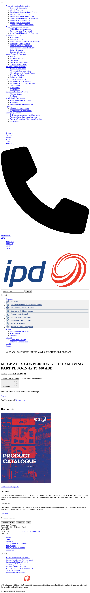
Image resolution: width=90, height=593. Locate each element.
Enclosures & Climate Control (17, 92)
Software (13, 336)
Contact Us (5, 513)
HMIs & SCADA (17, 39)
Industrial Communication (20, 342)
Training (9, 338)
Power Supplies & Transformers (22, 16)
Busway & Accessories (18, 8)
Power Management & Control (17, 27)
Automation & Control (14, 35)
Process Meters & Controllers (21, 46)
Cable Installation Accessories (21, 100)
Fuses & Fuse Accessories (20, 14)
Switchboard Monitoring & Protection (24, 18)
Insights (8, 344)
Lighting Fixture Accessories (21, 111)
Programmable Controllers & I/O (22, 48)
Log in (3, 396)
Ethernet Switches (17, 75)
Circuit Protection (16, 10)
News (8, 248)
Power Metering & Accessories (21, 31)
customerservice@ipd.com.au (31, 531)
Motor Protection (16, 58)
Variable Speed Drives (18, 65)
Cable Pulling (15, 102)
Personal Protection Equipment (21, 104)
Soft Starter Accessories (19, 62)
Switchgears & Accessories (20, 23)
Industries (14, 301)
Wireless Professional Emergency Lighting (26, 119)
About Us (9, 244)
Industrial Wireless (17, 77)
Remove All (20, 523)
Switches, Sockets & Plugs (20, 21)
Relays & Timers (16, 50)
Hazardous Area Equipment (16, 79)
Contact (8, 346)
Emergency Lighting (13, 113)
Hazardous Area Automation (20, 81)
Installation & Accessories (15, 98)
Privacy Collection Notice (15, 548)
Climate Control (16, 94)
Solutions (9, 299)
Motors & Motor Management (22, 327)
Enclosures (14, 96)
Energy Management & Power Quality (20, 560)
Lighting (9, 107)
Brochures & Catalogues (19, 331)
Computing (14, 37)
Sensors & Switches (17, 52)
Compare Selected (8, 523)
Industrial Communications (16, 67)
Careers (8, 246)
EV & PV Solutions (13, 86)
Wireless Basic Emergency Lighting (23, 117)
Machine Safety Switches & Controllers (25, 42)
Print (28, 523)
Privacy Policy (11, 546)
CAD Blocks (15, 333)
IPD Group (10, 242)
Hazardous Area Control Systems (22, 83)
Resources (9, 329)
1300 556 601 (15, 531)
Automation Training (18, 340)
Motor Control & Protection (16, 54)
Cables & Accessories (18, 69)
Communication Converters (20, 71)
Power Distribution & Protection (18, 6)
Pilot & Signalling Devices (20, 44)
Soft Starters (14, 60)
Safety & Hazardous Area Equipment (19, 568)
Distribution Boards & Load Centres (23, 12)
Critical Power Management (20, 29)
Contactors (14, 56)
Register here (20, 400)
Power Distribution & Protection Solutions (26, 305)
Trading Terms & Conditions (16, 544)
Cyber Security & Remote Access (22, 73)
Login (3, 238)
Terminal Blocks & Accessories (22, 25)
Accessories (14, 121)
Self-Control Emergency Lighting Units (25, 115)
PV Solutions (15, 90)
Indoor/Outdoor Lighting (19, 109)
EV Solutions (15, 88)
